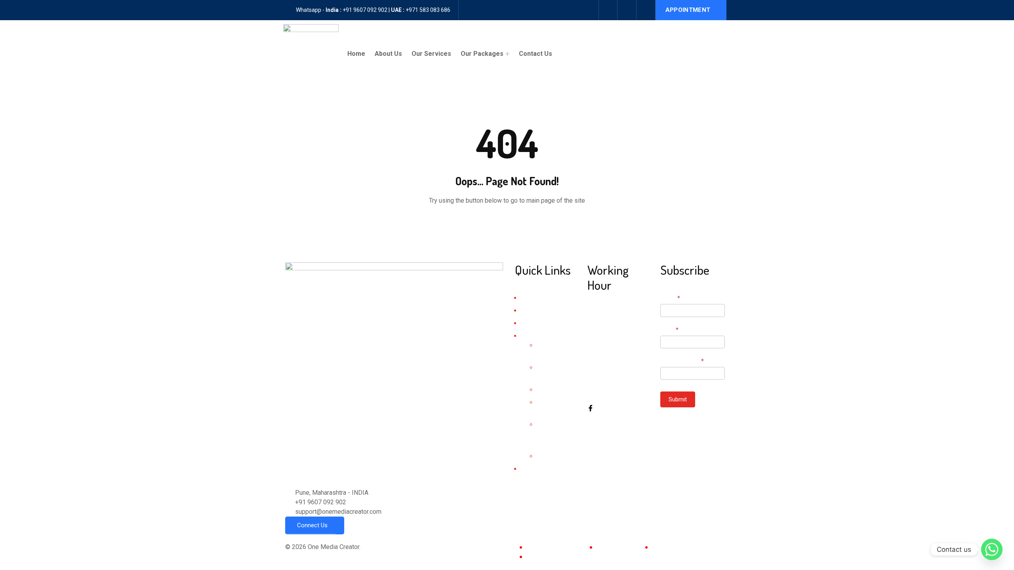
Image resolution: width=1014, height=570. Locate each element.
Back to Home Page (507, 224)
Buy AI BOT (551, 456)
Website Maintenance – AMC (556, 434)
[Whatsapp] (992, 549)
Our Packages (482, 53)
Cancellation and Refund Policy (569, 556)
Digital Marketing (558, 389)
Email (669, 329)
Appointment (687, 9)
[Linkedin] (646, 10)
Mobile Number (682, 361)
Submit (678, 399)
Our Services (431, 53)
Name (670, 298)
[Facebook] (608, 10)
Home (356, 53)
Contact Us (535, 53)
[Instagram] (627, 10)
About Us (388, 53)
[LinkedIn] (619, 426)
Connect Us (312, 525)
